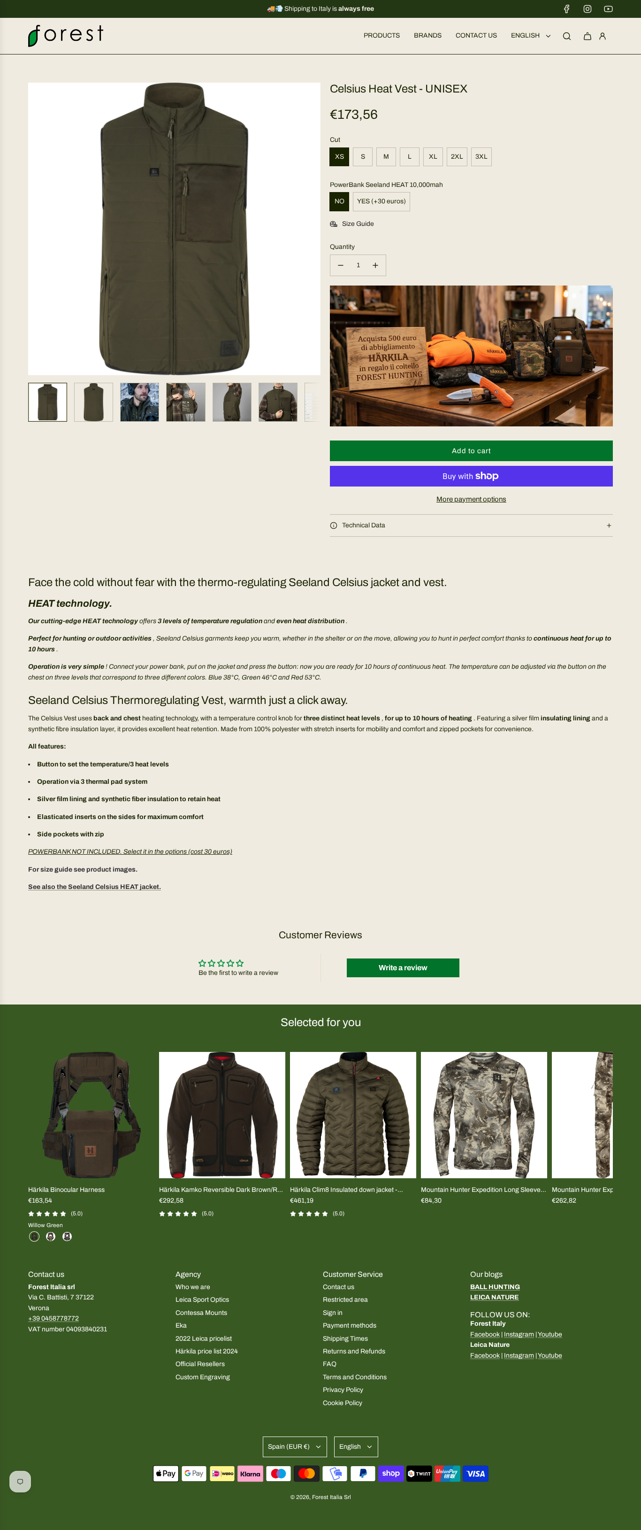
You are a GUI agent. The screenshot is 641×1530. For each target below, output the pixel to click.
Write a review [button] (403, 968)
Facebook (485, 1334)
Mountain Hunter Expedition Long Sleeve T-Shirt (481, 1190)
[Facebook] (567, 9)
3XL (481, 156)
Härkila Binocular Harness (66, 1189)
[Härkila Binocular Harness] (91, 1115)
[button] (35, 229)
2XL (457, 156)
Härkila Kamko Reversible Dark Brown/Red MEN (222, 1190)
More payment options (471, 499)
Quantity (342, 246)
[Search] (567, 36)
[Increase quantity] (375, 265)
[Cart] (587, 36)
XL (433, 156)
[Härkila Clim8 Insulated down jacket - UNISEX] (353, 1115)
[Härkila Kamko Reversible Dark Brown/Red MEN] (222, 1115)
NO (339, 201)
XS (339, 156)
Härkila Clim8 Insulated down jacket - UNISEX (343, 1190)
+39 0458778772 (53, 1318)
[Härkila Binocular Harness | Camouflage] (50, 1236)
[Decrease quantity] (340, 265)
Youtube (550, 1334)
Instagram (519, 1334)
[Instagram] (587, 9)
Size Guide (358, 223)
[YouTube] (608, 9)
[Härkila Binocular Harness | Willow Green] (34, 1236)
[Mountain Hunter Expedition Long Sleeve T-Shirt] (484, 1115)
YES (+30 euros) (381, 201)
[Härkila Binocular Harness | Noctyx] (67, 1236)
